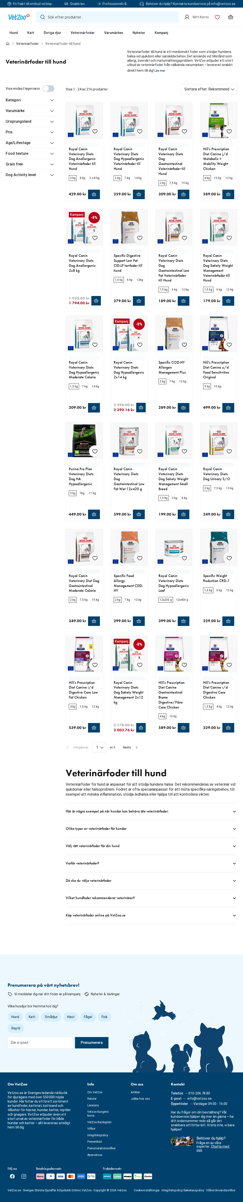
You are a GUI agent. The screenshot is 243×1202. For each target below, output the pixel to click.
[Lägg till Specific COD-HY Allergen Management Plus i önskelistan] (184, 345)
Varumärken (113, 33)
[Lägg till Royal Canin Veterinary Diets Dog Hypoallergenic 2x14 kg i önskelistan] (140, 345)
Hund (13, 33)
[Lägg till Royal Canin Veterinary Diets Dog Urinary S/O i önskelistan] (229, 451)
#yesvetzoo (94, 1155)
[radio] (73, 178)
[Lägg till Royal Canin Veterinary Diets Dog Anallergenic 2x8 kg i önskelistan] (95, 238)
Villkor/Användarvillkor (220, 1190)
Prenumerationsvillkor (101, 1148)
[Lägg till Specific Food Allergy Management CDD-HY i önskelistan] (140, 558)
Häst (71, 1017)
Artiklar (135, 1092)
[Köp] (94, 194)
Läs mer (159, 70)
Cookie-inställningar (147, 1190)
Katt (30, 33)
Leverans (93, 1105)
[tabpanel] (121, 503)
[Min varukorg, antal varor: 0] (230, 17)
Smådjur (51, 1017)
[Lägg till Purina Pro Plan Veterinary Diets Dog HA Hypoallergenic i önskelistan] (95, 451)
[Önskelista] (217, 17)
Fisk (104, 1017)
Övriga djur (52, 33)
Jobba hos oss (140, 1098)
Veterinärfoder (83, 33)
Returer (92, 1098)
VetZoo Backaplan (99, 1122)
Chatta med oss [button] (213, 1148)
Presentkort (94, 1141)
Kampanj (161, 33)
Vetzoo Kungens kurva (98, 1113)
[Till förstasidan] (7, 44)
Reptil (15, 1028)
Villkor (91, 1128)
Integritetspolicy (97, 1135)
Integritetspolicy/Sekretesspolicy (183, 1190)
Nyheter (139, 33)
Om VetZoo (94, 1092)
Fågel (88, 1017)
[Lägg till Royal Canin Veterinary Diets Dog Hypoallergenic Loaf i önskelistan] (184, 558)
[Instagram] (23, 1176)
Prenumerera (92, 1042)
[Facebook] (12, 1176)
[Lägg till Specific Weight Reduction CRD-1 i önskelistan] (229, 558)
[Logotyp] (19, 17)
